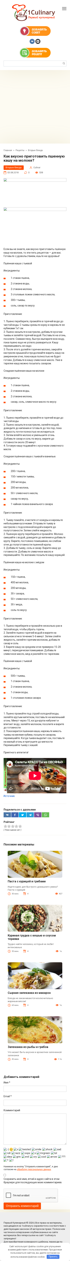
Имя (7, 1082)
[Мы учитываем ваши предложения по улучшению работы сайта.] (35, 30)
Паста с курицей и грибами (27, 881)
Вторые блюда (14, 167)
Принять (53, 1256)
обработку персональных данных (34, 1169)
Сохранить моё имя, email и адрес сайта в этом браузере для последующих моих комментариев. (33, 1180)
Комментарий (12, 1110)
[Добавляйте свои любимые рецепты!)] (35, 52)
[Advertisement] (35, 107)
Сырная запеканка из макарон (29, 993)
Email (8, 1096)
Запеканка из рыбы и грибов (28, 1047)
